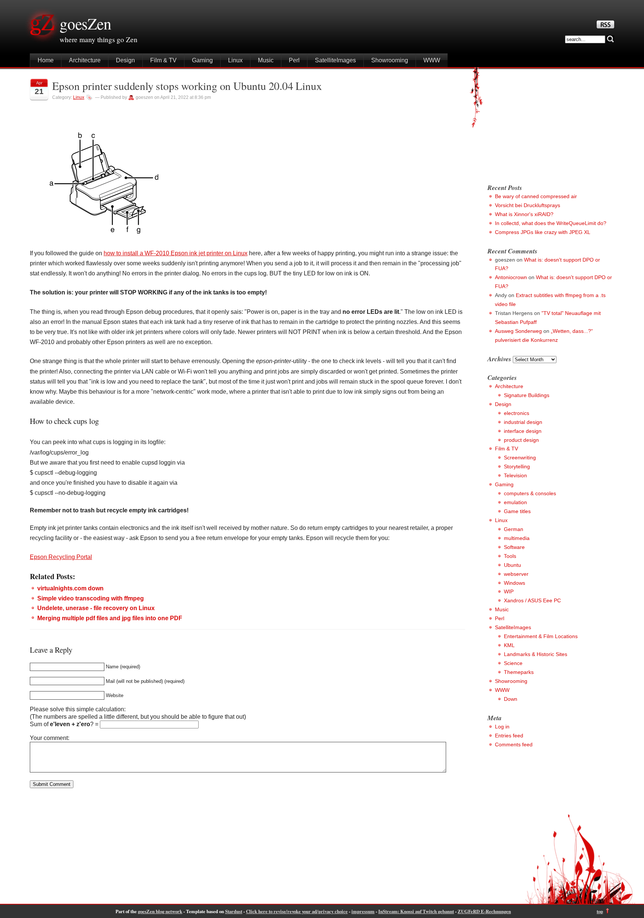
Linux (235, 60)
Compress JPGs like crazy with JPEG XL (542, 232)
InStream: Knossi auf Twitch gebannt (416, 911)
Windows (514, 583)
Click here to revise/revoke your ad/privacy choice (297, 911)
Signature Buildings (526, 395)
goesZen (85, 23)
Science (513, 663)
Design (125, 60)
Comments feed (514, 744)
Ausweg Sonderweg (518, 331)
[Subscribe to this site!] (605, 26)
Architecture (85, 60)
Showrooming (389, 60)
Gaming (202, 60)
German (513, 529)
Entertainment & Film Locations (541, 636)
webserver (516, 574)
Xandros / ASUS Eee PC (532, 600)
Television (515, 475)
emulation (515, 502)
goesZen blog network (160, 911)
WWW (431, 60)
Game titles (517, 511)
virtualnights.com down (70, 588)
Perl (294, 60)
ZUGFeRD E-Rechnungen (484, 911)
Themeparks (519, 672)
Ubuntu (512, 565)
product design (521, 440)
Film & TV (163, 60)
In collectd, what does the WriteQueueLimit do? (550, 223)
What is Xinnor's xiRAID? (524, 214)
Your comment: (49, 738)
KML (509, 645)
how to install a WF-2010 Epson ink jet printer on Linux (175, 253)
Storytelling (517, 466)
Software (514, 547)
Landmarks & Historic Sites (535, 654)
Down (510, 699)
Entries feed (509, 736)
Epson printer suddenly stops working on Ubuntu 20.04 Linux (187, 85)
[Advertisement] (550, 123)
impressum (363, 911)
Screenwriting (520, 457)
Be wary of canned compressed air (536, 196)
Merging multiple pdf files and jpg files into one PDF (109, 618)
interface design (523, 431)
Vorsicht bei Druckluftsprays (527, 205)
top (600, 911)
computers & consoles (530, 493)
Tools (510, 556)
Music (266, 60)
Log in (502, 727)
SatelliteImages (335, 60)
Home (46, 60)
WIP (509, 591)
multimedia (517, 538)
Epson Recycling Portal (61, 557)
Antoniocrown (511, 277)
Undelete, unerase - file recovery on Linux (96, 608)
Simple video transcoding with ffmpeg (90, 598)
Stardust (233, 911)
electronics (516, 413)
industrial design (523, 422)
